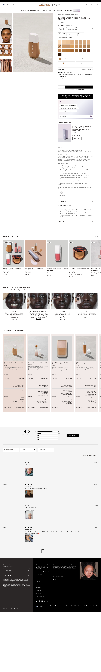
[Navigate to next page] (96, 551)
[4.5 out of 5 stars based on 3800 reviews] (61, 25)
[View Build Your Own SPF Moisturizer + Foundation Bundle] (35, 253)
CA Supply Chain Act (75, 605)
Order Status (39, 578)
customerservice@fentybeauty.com (43, 571)
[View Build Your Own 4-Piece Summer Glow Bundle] (13, 253)
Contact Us (38, 587)
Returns (37, 584)
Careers (54, 579)
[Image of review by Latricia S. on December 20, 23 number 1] (29, 515)
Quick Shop (58, 263)
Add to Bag (77, 138)
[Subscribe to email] (28, 570)
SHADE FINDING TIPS (64, 205)
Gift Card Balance (40, 596)
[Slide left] (95, 236)
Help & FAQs (38, 590)
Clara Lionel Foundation (58, 576)
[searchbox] (12, 450)
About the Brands (57, 573)
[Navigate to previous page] (4, 551)
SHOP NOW (14, 319)
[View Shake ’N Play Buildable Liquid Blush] (57, 253)
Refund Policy (66, 605)
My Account (38, 593)
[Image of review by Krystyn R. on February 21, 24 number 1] (29, 494)
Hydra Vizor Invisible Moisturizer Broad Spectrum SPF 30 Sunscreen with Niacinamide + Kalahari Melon (81, 128)
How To (61, 221)
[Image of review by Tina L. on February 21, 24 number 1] (29, 472)
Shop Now (13, 263)
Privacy (52, 605)
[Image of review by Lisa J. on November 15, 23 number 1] (29, 538)
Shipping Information (40, 581)
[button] (33, 42)
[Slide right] (97, 236)
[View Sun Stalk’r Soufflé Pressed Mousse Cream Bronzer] (79, 253)
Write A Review (72, 435)
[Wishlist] (94, 5)
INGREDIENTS (62, 201)
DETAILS (60, 147)
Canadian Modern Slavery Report (89, 605)
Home (59, 14)
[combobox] (28, 450)
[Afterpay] (81, 89)
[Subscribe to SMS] (28, 575)
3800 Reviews (69, 25)
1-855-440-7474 (39, 574)
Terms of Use (58, 605)
